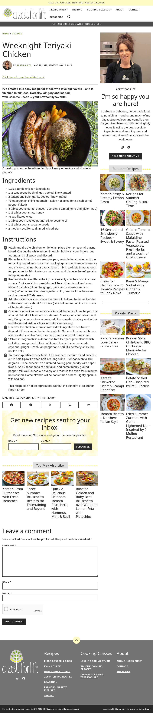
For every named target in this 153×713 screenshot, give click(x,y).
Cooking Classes (98, 10)
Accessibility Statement (114, 709)
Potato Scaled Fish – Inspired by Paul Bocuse (138, 382)
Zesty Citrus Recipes (58, 677)
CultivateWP (144, 709)
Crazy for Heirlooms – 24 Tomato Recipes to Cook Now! (112, 287)
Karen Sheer (24, 65)
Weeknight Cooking (57, 671)
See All (49, 695)
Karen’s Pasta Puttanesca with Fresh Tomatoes (12, 494)
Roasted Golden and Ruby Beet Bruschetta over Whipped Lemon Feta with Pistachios (87, 502)
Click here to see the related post (23, 77)
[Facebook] (129, 147)
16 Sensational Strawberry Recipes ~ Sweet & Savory (112, 235)
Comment (9, 545)
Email (45, 441)
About (120, 10)
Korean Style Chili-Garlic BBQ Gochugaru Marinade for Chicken (138, 346)
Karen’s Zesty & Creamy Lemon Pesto (112, 198)
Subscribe (56, 17)
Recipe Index (58, 10)
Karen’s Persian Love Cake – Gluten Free (112, 342)
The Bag (77, 10)
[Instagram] (122, 147)
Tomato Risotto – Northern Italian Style (112, 417)
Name (12, 441)
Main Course (52, 666)
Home (5, 33)
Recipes (17, 33)
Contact (134, 10)
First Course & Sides (58, 661)
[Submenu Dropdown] (67, 10)
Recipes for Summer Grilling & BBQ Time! (137, 200)
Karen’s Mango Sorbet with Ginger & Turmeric (137, 287)
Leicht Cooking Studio (96, 661)
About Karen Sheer (130, 661)
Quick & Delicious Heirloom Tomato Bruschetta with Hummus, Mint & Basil (60, 502)
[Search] (69, 16)
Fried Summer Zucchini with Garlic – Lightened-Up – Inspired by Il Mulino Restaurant (138, 425)
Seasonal (50, 682)
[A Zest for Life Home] (24, 13)
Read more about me (125, 156)
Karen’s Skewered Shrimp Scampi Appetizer (112, 384)
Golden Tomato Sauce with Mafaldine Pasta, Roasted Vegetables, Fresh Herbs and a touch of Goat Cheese (138, 243)
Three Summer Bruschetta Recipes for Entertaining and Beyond (36, 498)
